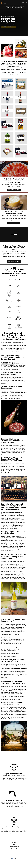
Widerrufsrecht (14, 848)
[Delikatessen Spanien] (14, 791)
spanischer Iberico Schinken (7, 363)
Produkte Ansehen (14, 189)
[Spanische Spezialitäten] (14, 764)
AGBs (14, 844)
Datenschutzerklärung (14, 846)
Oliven (14, 672)
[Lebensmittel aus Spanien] (14, 817)
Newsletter (14, 855)
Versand (14, 850)
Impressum (14, 842)
